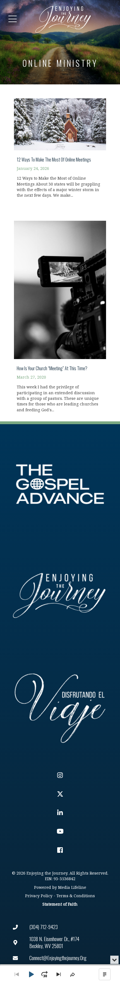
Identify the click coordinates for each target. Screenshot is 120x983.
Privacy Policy (38, 896)
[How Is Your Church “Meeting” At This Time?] (60, 313)
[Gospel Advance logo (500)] (60, 484)
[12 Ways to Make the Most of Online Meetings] (60, 145)
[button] (13, 19)
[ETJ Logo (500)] (60, 595)
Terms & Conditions (75, 896)
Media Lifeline (72, 887)
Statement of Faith (60, 904)
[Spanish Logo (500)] (60, 706)
